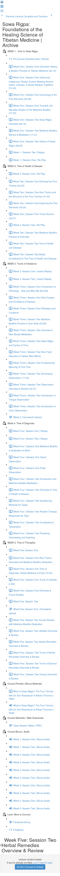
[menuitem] (2, 7)
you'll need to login (42, 862)
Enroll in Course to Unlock (30, 866)
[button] (2, 2)
